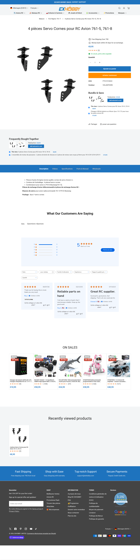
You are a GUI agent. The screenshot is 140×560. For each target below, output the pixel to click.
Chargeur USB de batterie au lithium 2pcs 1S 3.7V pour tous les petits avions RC (110, 112)
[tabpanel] (70, 190)
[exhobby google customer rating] (121, 512)
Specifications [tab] (67, 169)
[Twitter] (10, 529)
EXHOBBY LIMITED (20, 533)
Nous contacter (73, 513)
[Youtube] (31, 529)
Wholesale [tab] (96, 169)
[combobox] (29, 272)
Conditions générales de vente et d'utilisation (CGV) (97, 497)
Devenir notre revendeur (76, 509)
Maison (41, 19)
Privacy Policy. (14, 511)
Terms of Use (37, 509)
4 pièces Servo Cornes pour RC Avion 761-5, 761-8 (110, 106)
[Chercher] (119, 8)
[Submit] (40, 503)
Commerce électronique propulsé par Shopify (41, 533)
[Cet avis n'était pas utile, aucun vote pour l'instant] (47, 305)
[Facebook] (15, 529)
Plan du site (72, 516)
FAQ (69, 500)
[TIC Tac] (36, 528)
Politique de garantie (96, 519)
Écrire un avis (107, 250)
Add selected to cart (115, 100)
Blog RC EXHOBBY (74, 497)
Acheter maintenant (110, 75)
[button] (128, 8)
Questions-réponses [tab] (35, 224)
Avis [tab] (22, 224)
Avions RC (50, 497)
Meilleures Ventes (53, 494)
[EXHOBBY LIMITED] (70, 8)
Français (34, 8)
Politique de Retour (96, 516)
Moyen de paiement (96, 509)
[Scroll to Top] (136, 536)
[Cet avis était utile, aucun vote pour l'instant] (44, 305)
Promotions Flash (53, 500)
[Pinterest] (20, 529)
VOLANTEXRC (108, 85)
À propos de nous (74, 494)
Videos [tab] (55, 169)
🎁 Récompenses (53, 509)
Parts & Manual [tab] (82, 169)
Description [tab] (43, 169)
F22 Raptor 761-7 (54, 19)
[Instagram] (25, 529)
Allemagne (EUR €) (19, 8)
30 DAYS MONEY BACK (62, 2)
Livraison (92, 513)
